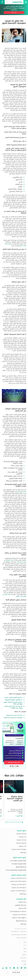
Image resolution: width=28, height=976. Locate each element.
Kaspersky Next (22, 902)
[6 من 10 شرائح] (13, 822)
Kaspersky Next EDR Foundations (18, 881)
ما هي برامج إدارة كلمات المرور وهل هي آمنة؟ (13, 703)
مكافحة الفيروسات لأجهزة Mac (19, 864)
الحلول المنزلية (21, 831)
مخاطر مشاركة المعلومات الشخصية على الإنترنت (15, 798)
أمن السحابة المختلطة (21, 921)
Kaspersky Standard (21, 834)
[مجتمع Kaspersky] (6, 968)
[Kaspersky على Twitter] (21, 968)
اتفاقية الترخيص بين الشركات (21, 937)
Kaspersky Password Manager (13, 717)
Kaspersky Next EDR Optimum (19, 884)
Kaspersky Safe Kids (21, 843)
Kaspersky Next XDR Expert (19, 915)
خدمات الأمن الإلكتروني (20, 905)
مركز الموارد (24, 954)
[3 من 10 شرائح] (19, 822)
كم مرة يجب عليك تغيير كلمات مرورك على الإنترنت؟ (13, 707)
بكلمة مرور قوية (21, 491)
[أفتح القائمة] (25, 2)
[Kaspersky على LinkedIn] (18, 968)
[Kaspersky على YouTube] (14, 968)
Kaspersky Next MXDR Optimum (18, 891)
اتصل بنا (24, 942)
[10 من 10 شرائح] (6, 822)
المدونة (25, 951)
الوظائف (24, 964)
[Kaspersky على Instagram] (10, 968)
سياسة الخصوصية (23, 931)
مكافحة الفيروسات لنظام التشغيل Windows (16, 870)
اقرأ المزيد (19, 816)
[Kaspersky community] (3, 968)
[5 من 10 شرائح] (15, 822)
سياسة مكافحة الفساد (15, 931)
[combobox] (6, 2)
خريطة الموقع (23, 961)
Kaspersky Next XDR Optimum (19, 888)
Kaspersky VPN (22, 846)
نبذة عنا (25, 945)
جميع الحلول (23, 853)
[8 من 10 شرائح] (9, 822)
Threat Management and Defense (18, 911)
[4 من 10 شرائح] (17, 822)
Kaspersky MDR (22, 908)
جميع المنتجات (23, 894)
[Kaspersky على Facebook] (25, 968)
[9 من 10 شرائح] (7, 822)
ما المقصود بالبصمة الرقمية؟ (13, 699)
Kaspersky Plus (22, 837)
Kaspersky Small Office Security (18, 878)
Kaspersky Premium (21, 840)
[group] (14, 799)
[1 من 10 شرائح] (22, 822)
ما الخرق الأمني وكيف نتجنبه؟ (13, 697)
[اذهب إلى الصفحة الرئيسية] (18, 2)
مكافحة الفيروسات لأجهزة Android (18, 861)
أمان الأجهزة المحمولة (21, 867)
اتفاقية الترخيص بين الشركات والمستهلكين (18, 934)
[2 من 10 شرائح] (20, 822)
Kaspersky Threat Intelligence (19, 918)
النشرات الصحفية (23, 958)
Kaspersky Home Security (14, 715)
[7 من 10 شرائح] (11, 822)
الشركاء (25, 948)
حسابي (2, 3)
